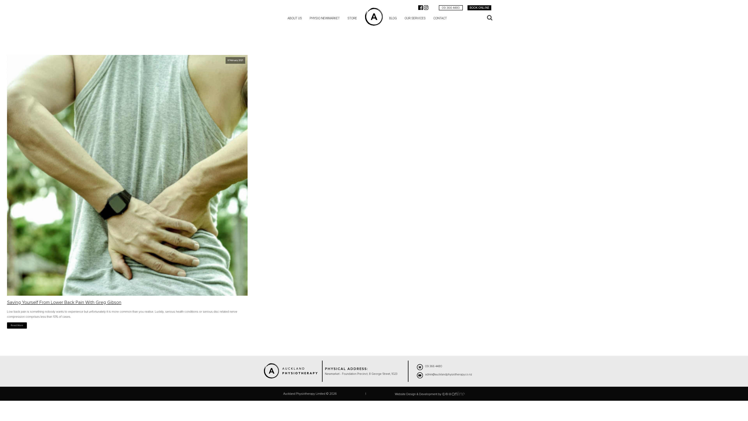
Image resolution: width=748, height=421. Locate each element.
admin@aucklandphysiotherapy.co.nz (448, 374)
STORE (352, 18)
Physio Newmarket (325, 18)
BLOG (393, 18)
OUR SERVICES (415, 18)
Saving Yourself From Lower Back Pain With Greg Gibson (64, 302)
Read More (17, 325)
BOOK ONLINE (479, 8)
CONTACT (440, 18)
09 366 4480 (451, 7)
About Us (295, 18)
